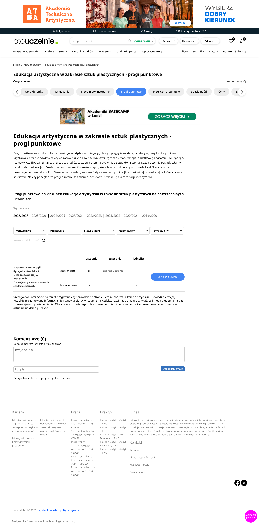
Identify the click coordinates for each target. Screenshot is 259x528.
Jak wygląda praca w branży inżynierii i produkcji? (23, 442)
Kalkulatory (188, 41)
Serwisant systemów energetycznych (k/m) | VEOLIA (84, 434)
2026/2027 (20, 216)
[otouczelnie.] (35, 41)
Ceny (221, 91)
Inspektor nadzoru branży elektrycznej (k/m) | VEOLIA (82, 460)
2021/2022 (112, 216)
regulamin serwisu (60, 378)
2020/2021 (131, 216)
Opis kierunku (34, 91)
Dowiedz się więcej (167, 276)
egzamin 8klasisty (234, 51)
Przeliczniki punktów (166, 91)
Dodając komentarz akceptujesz (42, 378)
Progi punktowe (131, 91)
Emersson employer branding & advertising (50, 521)
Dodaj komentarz (173, 368)
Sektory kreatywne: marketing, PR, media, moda (52, 431)
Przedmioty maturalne (95, 91)
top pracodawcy (151, 51)
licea (185, 51)
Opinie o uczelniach (107, 31)
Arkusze (209, 41)
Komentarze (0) (236, 81)
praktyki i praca (127, 51)
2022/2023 (94, 216)
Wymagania (62, 91)
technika (198, 51)
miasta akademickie (25, 51)
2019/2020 (149, 216)
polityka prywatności (71, 510)
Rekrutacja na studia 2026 (192, 31)
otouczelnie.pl (20, 510)
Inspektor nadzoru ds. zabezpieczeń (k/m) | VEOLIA (83, 423)
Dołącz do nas (63, 31)
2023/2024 (76, 216)
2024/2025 (57, 216)
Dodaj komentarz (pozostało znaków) (37, 344)
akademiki (105, 51)
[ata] (129, 14)
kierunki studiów (82, 51)
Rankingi (148, 31)
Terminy (167, 41)
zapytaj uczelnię (113, 270)
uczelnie (48, 51)
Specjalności (199, 91)
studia (63, 51)
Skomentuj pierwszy (250, 516)
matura (213, 51)
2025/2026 (39, 216)
